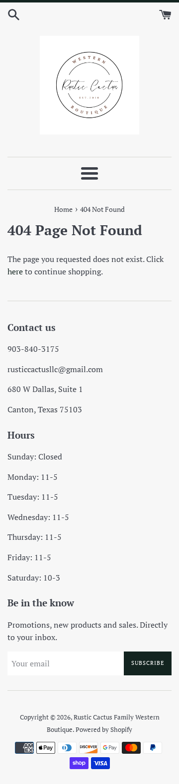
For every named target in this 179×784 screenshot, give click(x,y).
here (15, 271)
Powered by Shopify (104, 729)
